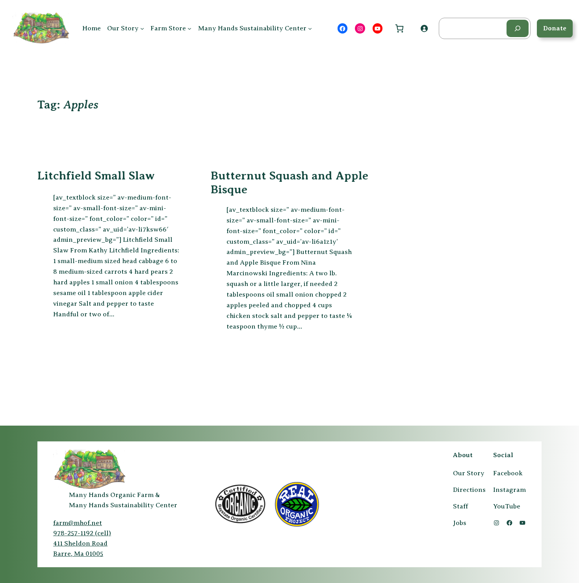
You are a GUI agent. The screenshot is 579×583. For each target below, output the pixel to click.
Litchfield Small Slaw (96, 175)
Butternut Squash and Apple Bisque (289, 182)
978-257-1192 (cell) (82, 533)
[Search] (518, 28)
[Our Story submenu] (142, 28)
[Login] (424, 28)
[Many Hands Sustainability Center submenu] (310, 28)
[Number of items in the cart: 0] (399, 28)
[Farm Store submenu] (189, 28)
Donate (554, 28)
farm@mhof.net (77, 523)
